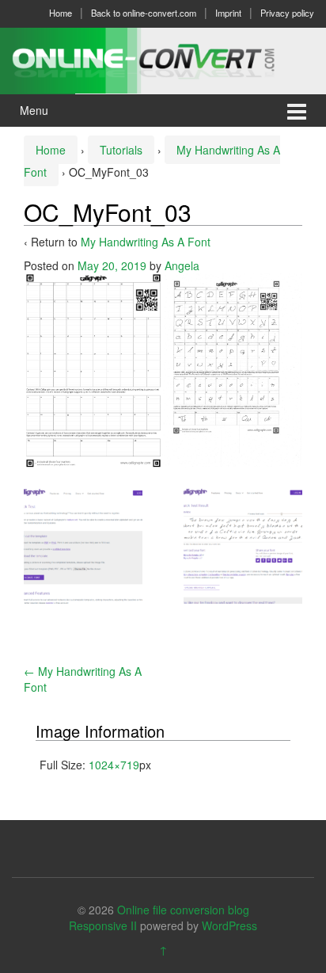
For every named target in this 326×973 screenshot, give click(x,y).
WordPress (229, 925)
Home (60, 12)
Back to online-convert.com (143, 12)
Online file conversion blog (183, 910)
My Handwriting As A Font (145, 242)
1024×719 (114, 765)
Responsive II (103, 925)
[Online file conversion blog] (163, 59)
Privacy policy (287, 12)
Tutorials (121, 150)
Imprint (228, 12)
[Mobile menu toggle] (296, 110)
